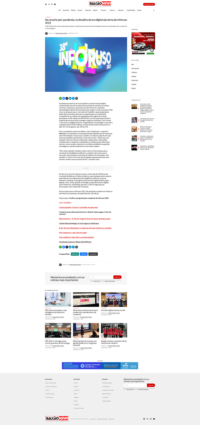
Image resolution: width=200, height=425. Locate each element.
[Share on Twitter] (66, 98)
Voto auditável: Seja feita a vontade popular (76, 237)
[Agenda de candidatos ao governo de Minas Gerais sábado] (134, 147)
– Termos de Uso (49, 397)
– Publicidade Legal (107, 383)
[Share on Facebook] (63, 98)
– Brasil (75, 393)
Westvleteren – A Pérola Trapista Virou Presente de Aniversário (84, 219)
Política (134, 72)
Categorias (76, 379)
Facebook (83, 254)
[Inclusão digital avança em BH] (114, 299)
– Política (75, 386)
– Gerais (75, 383)
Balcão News (48, 379)
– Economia (76, 390)
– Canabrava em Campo (108, 390)
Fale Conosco (111, 419)
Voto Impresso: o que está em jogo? (73, 233)
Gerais (133, 76)
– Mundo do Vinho (106, 393)
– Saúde (75, 401)
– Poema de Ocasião (78, 408)
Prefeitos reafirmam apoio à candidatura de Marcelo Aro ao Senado (146, 138)
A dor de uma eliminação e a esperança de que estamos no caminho (85, 228)
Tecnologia (48, 17)
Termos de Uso (96, 281)
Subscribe (117, 277)
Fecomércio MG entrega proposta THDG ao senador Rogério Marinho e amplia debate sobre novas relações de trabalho (147, 108)
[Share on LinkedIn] (70, 98)
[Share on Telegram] (73, 98)
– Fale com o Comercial (51, 386)
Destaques (105, 379)
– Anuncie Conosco (50, 393)
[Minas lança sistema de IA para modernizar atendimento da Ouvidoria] (86, 299)
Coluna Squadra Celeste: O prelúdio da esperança (78, 207)
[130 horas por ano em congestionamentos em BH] (134, 120)
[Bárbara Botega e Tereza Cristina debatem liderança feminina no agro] (134, 129)
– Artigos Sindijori (106, 401)
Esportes (134, 80)
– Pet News (76, 404)
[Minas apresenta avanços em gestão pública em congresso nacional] (86, 330)
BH (132, 64)
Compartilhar (93, 254)
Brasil (133, 88)
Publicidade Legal (149, 4)
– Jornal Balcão (106, 386)
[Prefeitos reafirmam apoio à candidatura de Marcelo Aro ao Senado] (134, 138)
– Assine (47, 390)
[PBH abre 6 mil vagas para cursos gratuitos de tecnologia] (58, 330)
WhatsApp (75, 254)
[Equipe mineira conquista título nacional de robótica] (114, 330)
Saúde (133, 84)
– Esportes (76, 397)
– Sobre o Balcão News (50, 383)
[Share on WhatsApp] (60, 98)
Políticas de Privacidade (110, 281)
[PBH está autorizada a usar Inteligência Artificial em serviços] (58, 299)
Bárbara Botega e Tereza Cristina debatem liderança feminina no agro (146, 129)
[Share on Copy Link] (76, 98)
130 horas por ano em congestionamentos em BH (147, 120)
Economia (135, 68)
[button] (154, 10)
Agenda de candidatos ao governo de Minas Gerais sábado (147, 147)
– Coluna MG (105, 397)
